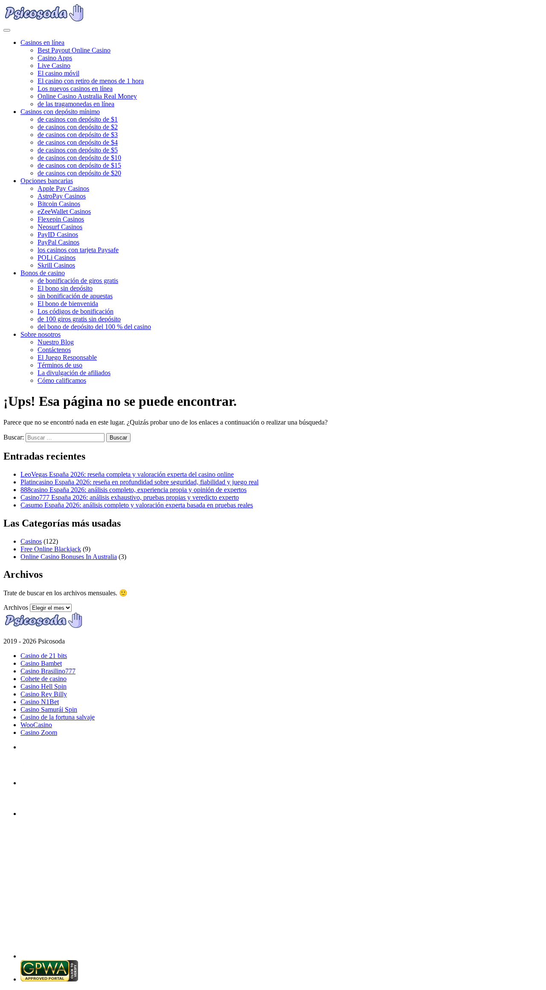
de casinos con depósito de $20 (79, 173)
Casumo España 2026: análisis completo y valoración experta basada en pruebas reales (136, 505)
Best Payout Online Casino (74, 50)
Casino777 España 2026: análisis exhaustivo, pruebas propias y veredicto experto (129, 497)
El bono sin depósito (65, 288)
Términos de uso (60, 365)
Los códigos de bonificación (75, 311)
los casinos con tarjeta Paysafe (78, 249)
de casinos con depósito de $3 (78, 134)
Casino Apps (55, 57)
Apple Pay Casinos (63, 188)
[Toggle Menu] (6, 30)
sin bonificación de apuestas (75, 296)
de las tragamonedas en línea (76, 104)
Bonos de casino (42, 273)
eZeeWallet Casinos (64, 211)
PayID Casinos (58, 234)
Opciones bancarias (46, 180)
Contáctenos (54, 349)
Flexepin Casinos (61, 219)
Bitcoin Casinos (59, 203)
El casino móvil (58, 73)
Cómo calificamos (62, 380)
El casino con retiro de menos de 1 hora (91, 80)
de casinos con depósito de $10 (79, 157)
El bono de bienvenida (68, 303)
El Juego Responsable (67, 357)
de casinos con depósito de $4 (78, 142)
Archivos (15, 607)
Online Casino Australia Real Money (87, 96)
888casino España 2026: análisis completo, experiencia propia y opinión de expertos (133, 489)
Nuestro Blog (56, 342)
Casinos (31, 541)
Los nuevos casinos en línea (75, 88)
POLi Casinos (57, 257)
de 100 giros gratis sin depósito (79, 319)
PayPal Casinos (58, 242)
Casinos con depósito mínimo (60, 111)
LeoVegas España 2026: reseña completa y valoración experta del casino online (127, 474)
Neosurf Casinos (60, 226)
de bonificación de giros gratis (78, 280)
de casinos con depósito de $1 (78, 119)
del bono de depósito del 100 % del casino (94, 326)
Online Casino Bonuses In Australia (68, 556)
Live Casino (54, 65)
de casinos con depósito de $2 (78, 127)
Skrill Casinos (56, 265)
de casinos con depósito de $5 (78, 150)
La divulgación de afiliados (74, 372)
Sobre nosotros (40, 334)
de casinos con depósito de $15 (79, 165)
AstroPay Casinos (62, 196)
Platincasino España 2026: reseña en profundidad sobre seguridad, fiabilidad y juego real (139, 482)
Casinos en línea (42, 42)
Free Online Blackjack (50, 549)
